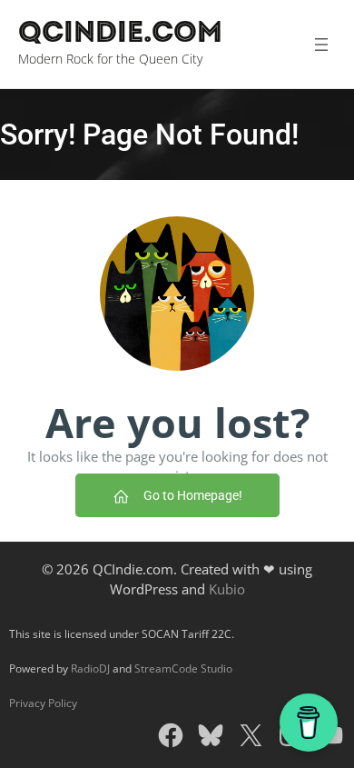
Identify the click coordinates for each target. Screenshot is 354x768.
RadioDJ (90, 668)
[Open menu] (321, 44)
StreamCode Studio (183, 668)
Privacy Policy (43, 703)
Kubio (227, 589)
